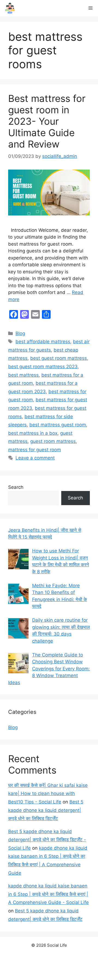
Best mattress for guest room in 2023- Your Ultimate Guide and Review (46, 121)
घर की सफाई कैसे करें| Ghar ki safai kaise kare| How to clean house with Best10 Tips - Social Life (48, 794)
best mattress (23, 375)
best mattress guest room (57, 424)
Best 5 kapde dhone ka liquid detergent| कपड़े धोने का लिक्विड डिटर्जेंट (45, 810)
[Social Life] (10, 8)
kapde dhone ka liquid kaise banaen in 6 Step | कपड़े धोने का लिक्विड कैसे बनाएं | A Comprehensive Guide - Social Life (48, 894)
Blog (20, 333)
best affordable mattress (43, 341)
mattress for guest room (34, 449)
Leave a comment (35, 458)
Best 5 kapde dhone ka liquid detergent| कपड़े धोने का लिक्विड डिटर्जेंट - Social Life (47, 840)
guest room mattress (53, 441)
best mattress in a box (32, 433)
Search (15, 487)
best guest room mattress (58, 358)
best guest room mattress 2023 (43, 366)
